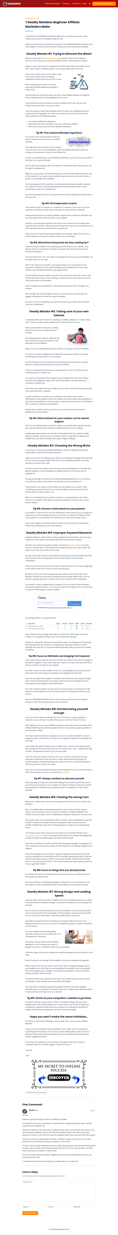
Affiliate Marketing (50, 58)
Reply (92, 1110)
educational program (34, 835)
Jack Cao (30, 31)
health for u (69, 607)
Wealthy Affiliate (75, 545)
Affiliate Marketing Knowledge (36, 1092)
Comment (28, 1182)
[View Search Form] (89, 3)
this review (65, 772)
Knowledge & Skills (32, 18)
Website (77, 1207)
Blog (84, 3)
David (31, 1110)
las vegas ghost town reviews (59, 607)
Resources (77, 3)
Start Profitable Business (104, 3)
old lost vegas (49, 607)
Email (51, 1207)
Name (26, 1207)
